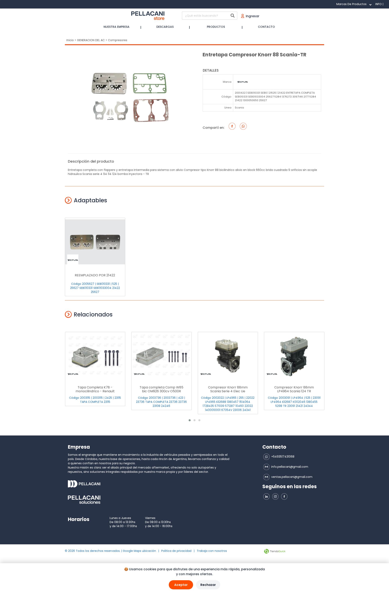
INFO (378, 4)
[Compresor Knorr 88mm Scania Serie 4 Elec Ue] (228, 356)
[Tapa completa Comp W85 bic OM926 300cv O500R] (161, 356)
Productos (216, 27)
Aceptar (181, 585)
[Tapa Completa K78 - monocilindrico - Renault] (95, 356)
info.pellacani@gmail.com (289, 467)
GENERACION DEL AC (91, 40)
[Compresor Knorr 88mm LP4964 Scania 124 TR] (294, 356)
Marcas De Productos (351, 4)
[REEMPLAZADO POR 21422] (95, 242)
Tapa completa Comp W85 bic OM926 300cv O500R (161, 389)
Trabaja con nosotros (212, 551)
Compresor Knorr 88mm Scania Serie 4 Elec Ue (228, 389)
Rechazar (208, 585)
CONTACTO (266, 27)
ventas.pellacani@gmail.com (291, 477)
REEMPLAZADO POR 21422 (95, 275)
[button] (189, 420)
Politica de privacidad (176, 551)
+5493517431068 (282, 457)
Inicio (70, 40)
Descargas (165, 27)
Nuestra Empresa (116, 27)
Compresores (117, 40)
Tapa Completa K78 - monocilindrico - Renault (95, 389)
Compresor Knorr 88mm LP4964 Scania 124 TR (294, 389)
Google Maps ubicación (139, 551)
